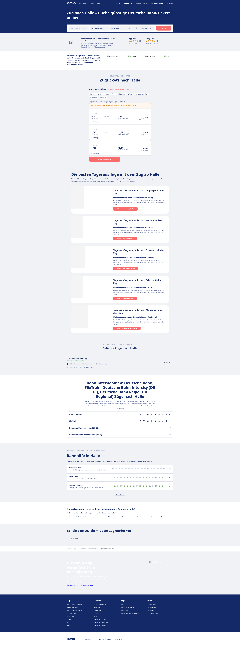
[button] (116, 28)
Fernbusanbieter (100, 604)
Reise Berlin (151, 607)
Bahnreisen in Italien (74, 610)
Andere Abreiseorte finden (119, 89)
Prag (113, 94)
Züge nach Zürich (73, 538)
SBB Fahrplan (72, 613)
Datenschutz (119, 639)
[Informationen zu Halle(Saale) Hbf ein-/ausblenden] (170, 469)
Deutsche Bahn (72, 607)
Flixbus (96, 613)
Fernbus (85, 3)
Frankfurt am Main (141, 94)
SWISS (122, 604)
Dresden (103, 97)
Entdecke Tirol (152, 613)
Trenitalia (70, 616)
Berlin (92, 94)
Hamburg (93, 97)
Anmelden (170, 3)
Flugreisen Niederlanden (129, 613)
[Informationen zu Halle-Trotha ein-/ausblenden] (170, 477)
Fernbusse (98, 601)
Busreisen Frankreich (101, 622)
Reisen (149, 601)
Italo (69, 625)
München (121, 94)
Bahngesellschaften (74, 604)
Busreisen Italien (100, 619)
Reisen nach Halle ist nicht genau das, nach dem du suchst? (89, 517)
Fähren (98, 3)
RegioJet (97, 607)
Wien (130, 94)
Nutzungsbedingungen (104, 639)
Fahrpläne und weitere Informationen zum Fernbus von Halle (142, 517)
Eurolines (97, 610)
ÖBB (68, 622)
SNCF (69, 619)
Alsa (95, 616)
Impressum (89, 639)
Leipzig (100, 94)
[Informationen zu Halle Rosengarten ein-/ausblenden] (170, 486)
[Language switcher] (128, 3)
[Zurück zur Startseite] (73, 3)
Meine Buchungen (142, 3)
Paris (107, 94)
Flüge (92, 3)
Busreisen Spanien (100, 625)
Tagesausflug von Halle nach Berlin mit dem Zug (137, 222)
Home (69, 549)
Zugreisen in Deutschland (88, 549)
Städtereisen (151, 604)
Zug (80, 3)
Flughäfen (124, 610)
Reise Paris (151, 610)
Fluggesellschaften (127, 607)
